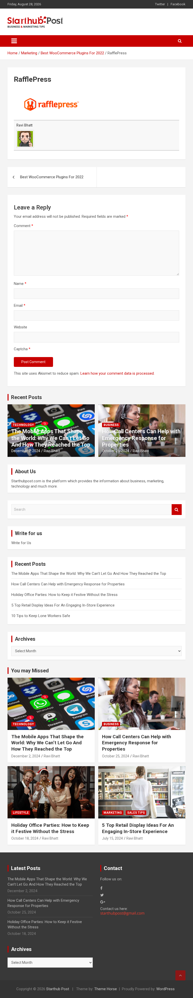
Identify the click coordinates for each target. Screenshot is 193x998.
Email (19, 305)
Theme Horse (105, 989)
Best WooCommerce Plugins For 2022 (51, 177)
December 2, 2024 (25, 451)
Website (20, 327)
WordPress (165, 989)
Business (111, 425)
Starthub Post (57, 989)
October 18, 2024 (24, 838)
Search (177, 509)
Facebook (178, 4)
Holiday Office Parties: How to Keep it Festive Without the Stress (64, 594)
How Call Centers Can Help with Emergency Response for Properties (141, 438)
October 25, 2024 (115, 451)
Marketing (113, 812)
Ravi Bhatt (24, 125)
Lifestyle (21, 812)
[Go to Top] (180, 975)
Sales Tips (136, 812)
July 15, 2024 (112, 838)
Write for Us (21, 543)
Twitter (160, 4)
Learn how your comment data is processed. (117, 373)
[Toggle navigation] (14, 41)
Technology (23, 425)
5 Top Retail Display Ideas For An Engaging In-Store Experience (63, 605)
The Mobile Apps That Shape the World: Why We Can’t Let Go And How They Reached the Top (50, 438)
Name (20, 283)
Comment (23, 226)
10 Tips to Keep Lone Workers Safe (40, 616)
